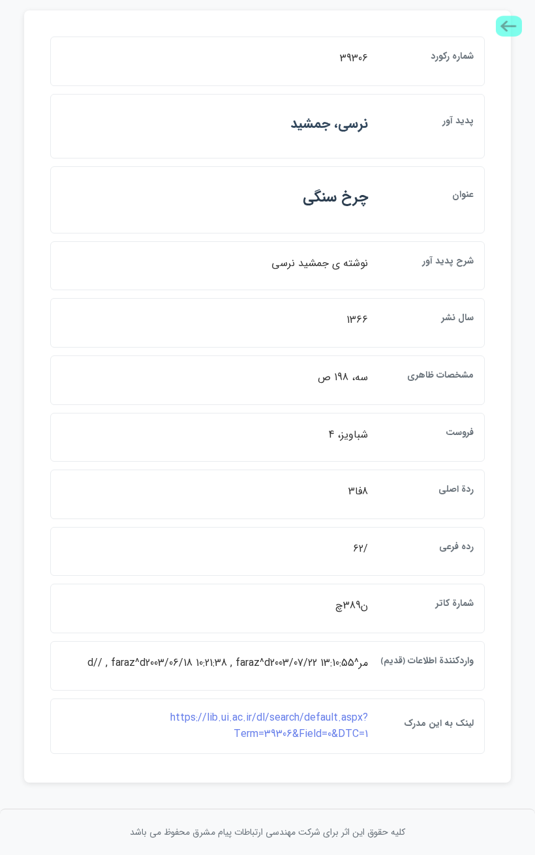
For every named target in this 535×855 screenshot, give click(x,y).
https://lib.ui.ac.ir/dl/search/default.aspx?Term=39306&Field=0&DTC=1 (269, 726)
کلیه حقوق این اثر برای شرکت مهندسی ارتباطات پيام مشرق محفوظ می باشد (267, 832)
